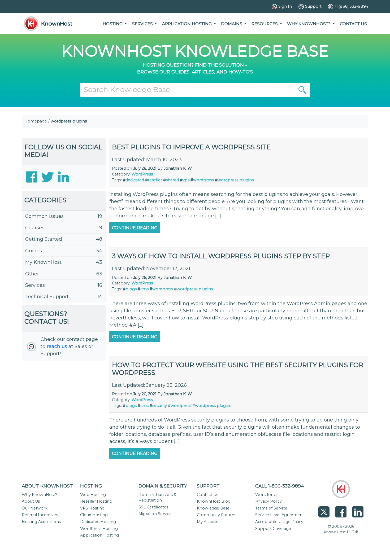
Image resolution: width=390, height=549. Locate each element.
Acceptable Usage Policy (279, 521)
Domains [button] (232, 23)
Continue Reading (135, 227)
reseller (155, 180)
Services (35, 285)
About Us (31, 501)
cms (144, 289)
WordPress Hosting (99, 528)
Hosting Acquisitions (41, 521)
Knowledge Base (213, 508)
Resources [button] (265, 23)
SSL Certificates (153, 507)
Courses (34, 228)
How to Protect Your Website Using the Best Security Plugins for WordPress (237, 368)
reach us (57, 346)
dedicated (134, 180)
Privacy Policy (268, 501)
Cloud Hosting (94, 514)
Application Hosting (99, 535)
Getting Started (43, 239)
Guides (33, 251)
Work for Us (266, 494)
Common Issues (44, 216)
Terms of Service (271, 508)
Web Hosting (93, 494)
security (159, 405)
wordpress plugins (236, 180)
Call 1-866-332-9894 (279, 486)
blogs (131, 289)
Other (32, 274)
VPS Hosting (92, 508)
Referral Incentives (40, 514)
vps (186, 180)
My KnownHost (43, 262)
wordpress (203, 180)
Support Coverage (273, 528)
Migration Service (155, 513)
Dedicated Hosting (98, 521)
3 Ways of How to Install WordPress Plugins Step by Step (221, 256)
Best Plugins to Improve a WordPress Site (191, 147)
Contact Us (353, 23)
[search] (302, 89)
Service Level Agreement (279, 514)
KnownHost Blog (214, 501)
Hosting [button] (113, 23)
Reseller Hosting (96, 501)
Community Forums (216, 514)
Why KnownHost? (39, 494)
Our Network (34, 508)
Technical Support (47, 297)
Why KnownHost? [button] (309, 23)
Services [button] (143, 23)
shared (172, 180)
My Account (208, 521)
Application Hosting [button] (187, 23)
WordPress (142, 174)
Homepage (35, 121)
